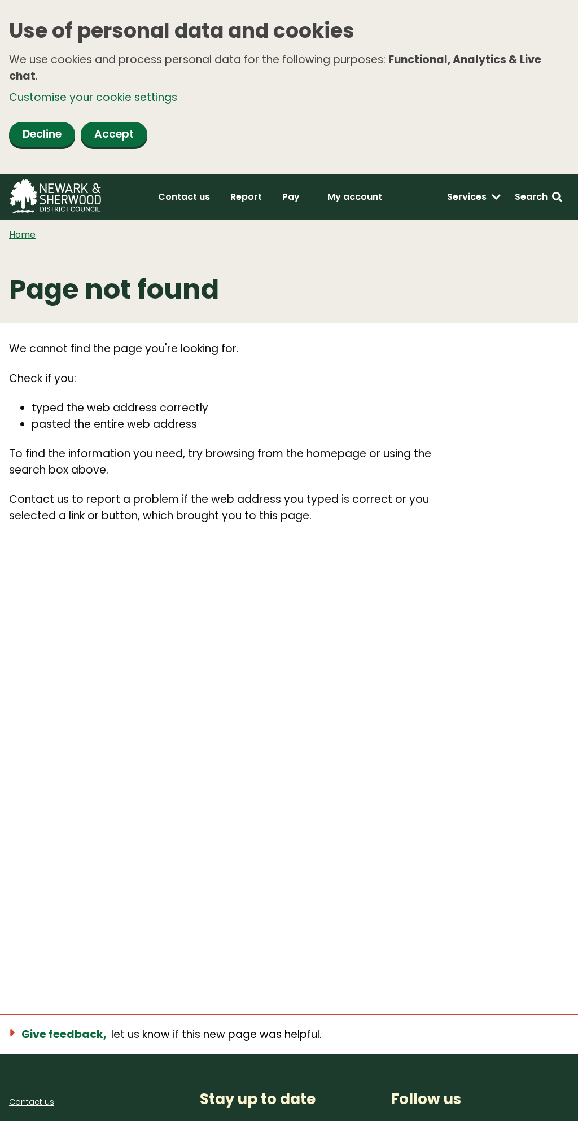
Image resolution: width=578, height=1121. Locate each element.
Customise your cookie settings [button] (93, 97)
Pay (291, 196)
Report (246, 196)
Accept (114, 134)
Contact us (184, 196)
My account (354, 196)
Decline (42, 134)
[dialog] (289, 87)
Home (22, 234)
